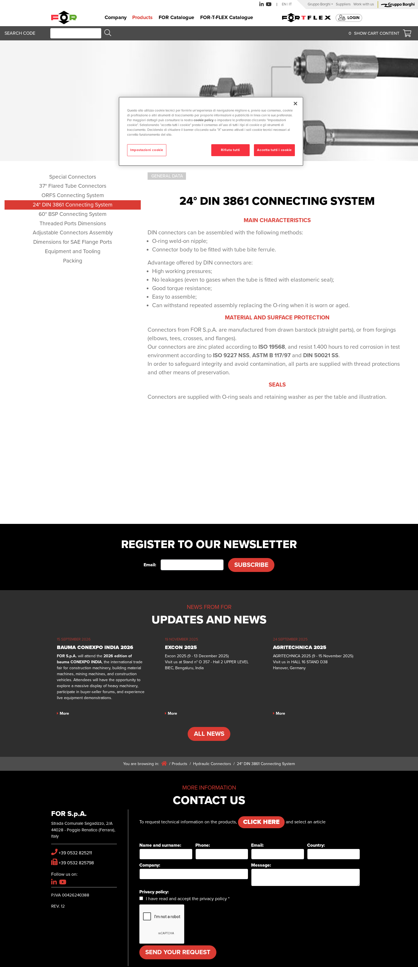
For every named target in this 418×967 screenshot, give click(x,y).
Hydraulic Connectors (212, 763)
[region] (211, 131)
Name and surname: (160, 845)
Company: (149, 865)
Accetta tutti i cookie (274, 150)
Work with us (363, 4)
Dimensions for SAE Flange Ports (72, 242)
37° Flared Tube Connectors (72, 186)
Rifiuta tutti (230, 150)
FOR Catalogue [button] (176, 17)
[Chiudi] (295, 103)
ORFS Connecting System (73, 195)
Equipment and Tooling (72, 251)
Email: (150, 565)
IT (290, 4)
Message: (261, 865)
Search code (20, 33)
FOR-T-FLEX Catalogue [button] (226, 17)
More (64, 713)
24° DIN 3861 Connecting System (73, 204)
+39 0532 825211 (75, 853)
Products (179, 763)
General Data (167, 176)
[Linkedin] (261, 4)
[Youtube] (269, 4)
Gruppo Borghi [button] (319, 4)
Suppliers (343, 4)
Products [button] (142, 17)
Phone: (202, 845)
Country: (316, 845)
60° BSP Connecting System (73, 214)
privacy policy (213, 899)
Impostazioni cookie (146, 150)
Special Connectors (72, 176)
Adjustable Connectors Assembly (73, 232)
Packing (72, 260)
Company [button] (116, 17)
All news (209, 733)
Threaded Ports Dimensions (73, 223)
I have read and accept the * (187, 899)
